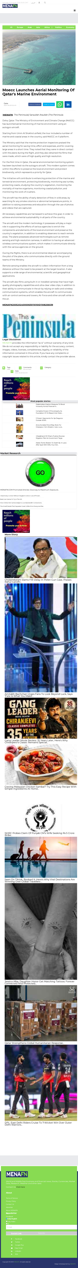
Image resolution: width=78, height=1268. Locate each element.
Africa (47, 27)
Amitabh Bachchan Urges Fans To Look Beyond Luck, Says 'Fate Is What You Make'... (39, 695)
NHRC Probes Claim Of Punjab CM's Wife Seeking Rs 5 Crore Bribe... (39, 834)
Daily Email (18, 1248)
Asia (38, 27)
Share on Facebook (34, 104)
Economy (70, 27)
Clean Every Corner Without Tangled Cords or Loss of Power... (20, 496)
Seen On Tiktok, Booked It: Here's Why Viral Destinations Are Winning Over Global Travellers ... (40, 880)
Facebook (18, 1239)
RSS (16, 1254)
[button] (39, 2)
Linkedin (18, 1251)
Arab (29, 27)
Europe (19, 27)
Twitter (17, 1242)
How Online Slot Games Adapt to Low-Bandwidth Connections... (21, 503)
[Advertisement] (39, 18)
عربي (33, 2)
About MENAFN (12, 1210)
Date (6, 103)
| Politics (58, 27)
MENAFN (8, 115)
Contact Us (10, 1204)
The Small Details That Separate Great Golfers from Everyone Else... (22, 506)
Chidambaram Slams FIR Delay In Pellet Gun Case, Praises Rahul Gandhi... (38, 580)
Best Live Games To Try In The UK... (11, 499)
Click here (20, 1187)
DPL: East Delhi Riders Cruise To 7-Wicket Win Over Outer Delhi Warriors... (38, 1123)
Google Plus (19, 1245)
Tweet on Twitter (49, 104)
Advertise (9, 1207)
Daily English (12, 1219)
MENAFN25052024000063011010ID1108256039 (27, 305)
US (8, 27)
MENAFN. (17, 1262)
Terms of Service (12, 1198)
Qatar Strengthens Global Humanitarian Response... (34, 1043)
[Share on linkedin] (68, 104)
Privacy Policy (11, 1201)
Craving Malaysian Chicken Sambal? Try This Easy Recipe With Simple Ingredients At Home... (40, 787)
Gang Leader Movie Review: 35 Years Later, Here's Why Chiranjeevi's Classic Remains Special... (36, 741)
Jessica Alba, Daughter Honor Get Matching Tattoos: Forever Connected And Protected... (39, 982)
